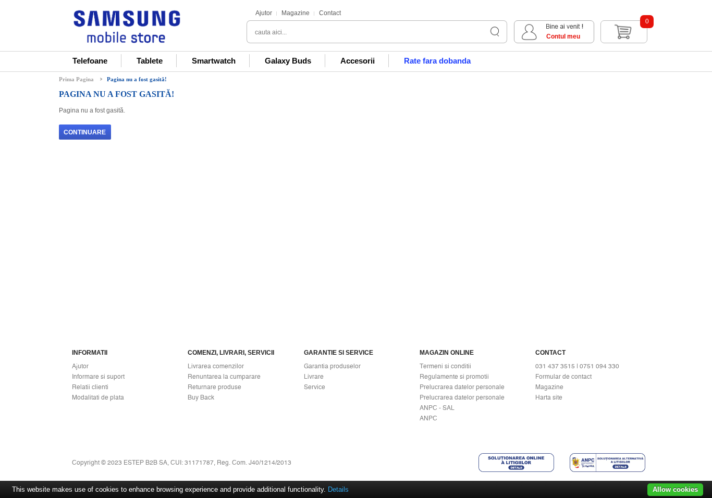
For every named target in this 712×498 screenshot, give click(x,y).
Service (314, 387)
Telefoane (89, 60)
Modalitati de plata (98, 397)
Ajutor (263, 13)
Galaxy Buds (288, 60)
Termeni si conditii (445, 366)
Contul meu (563, 36)
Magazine (295, 13)
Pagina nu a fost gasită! (137, 79)
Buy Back (201, 397)
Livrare (314, 377)
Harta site (548, 397)
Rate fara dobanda (437, 60)
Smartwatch (214, 60)
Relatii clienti (90, 387)
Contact (330, 13)
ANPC (428, 418)
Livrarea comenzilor (216, 366)
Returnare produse (214, 387)
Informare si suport (98, 377)
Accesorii (357, 60)
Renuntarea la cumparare (224, 377)
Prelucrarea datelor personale (462, 387)
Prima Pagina (76, 79)
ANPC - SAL (437, 408)
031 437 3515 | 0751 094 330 (577, 366)
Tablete (150, 60)
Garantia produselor (332, 366)
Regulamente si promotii (454, 377)
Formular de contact (563, 377)
